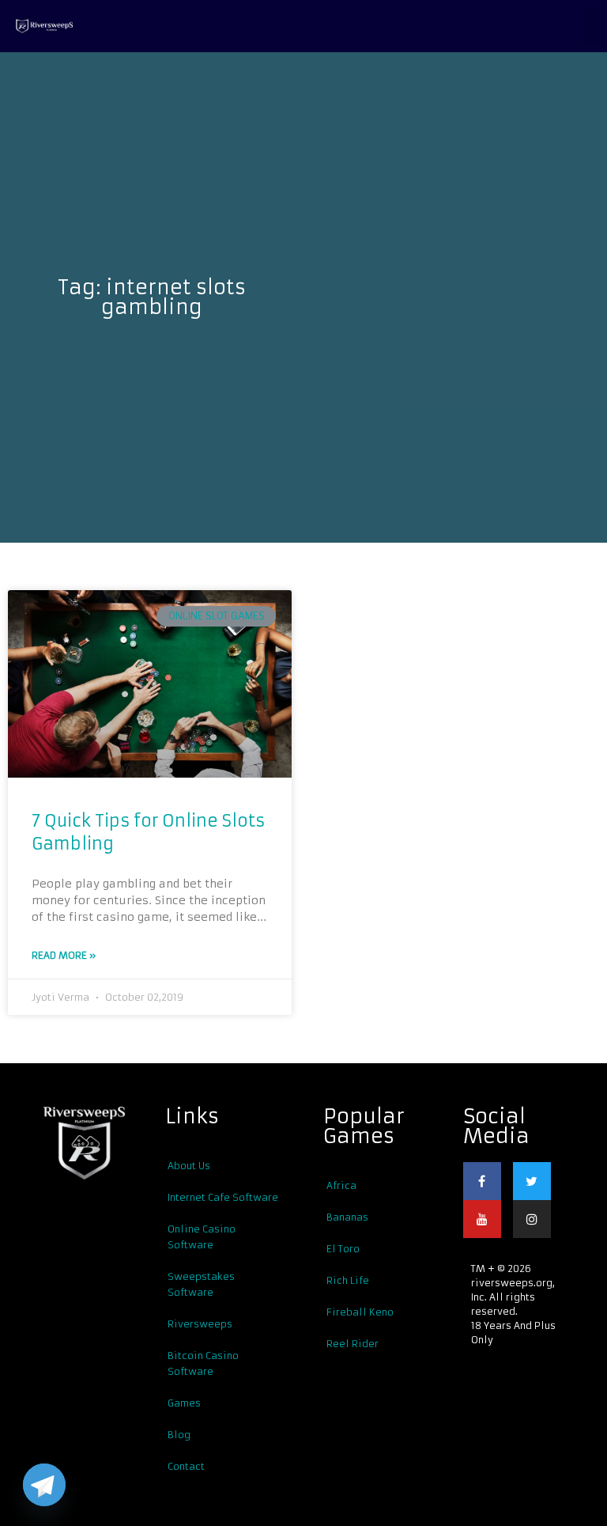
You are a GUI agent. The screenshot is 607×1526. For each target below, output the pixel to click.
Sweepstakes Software (201, 1284)
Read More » (64, 955)
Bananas (347, 1217)
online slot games (216, 616)
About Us (189, 1166)
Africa (341, 1185)
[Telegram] (44, 1485)
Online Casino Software (202, 1237)
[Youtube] (482, 1219)
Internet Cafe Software (223, 1197)
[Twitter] (532, 1181)
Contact (186, 1466)
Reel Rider (352, 1344)
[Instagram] (532, 1219)
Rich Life (347, 1280)
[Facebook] (482, 1181)
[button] (591, 26)
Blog (179, 1435)
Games (184, 1403)
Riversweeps (200, 1324)
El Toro (343, 1249)
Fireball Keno (360, 1312)
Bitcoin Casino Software (203, 1363)
